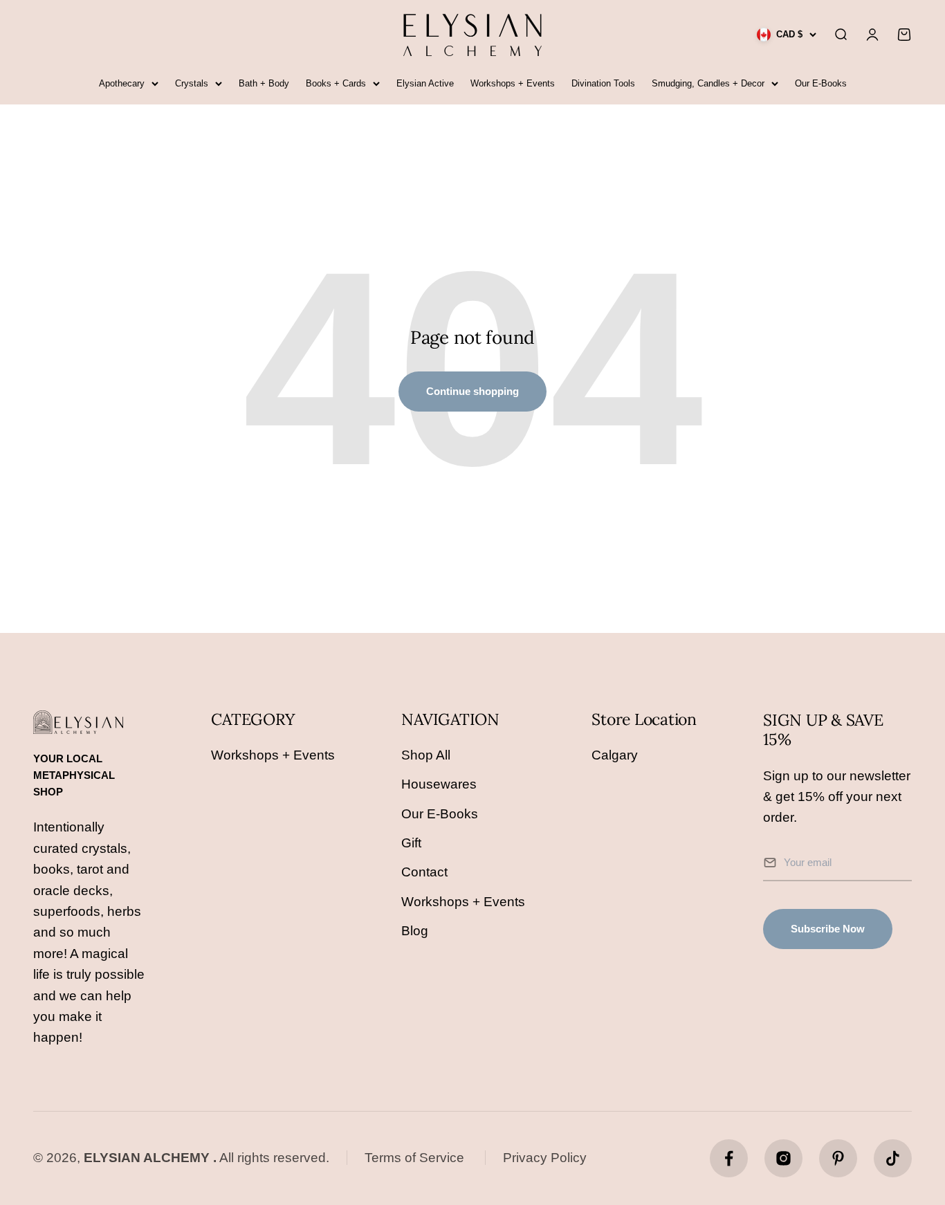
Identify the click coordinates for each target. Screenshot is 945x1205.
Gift (411, 843)
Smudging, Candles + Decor (708, 83)
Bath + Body (264, 83)
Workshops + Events (512, 83)
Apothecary (122, 83)
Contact (424, 872)
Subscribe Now (828, 929)
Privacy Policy (545, 1157)
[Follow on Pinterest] (838, 1158)
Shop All (425, 755)
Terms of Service (414, 1157)
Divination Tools (603, 83)
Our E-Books (821, 83)
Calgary (614, 755)
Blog (414, 930)
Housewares (439, 784)
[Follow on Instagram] (783, 1158)
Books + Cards (336, 83)
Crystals (191, 83)
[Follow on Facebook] (728, 1158)
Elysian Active (425, 83)
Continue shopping (472, 391)
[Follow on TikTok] (892, 1158)
